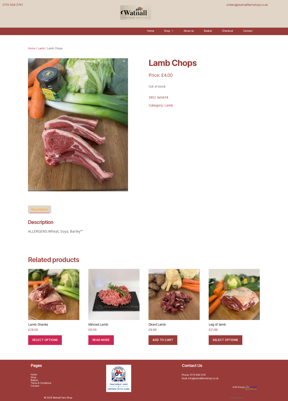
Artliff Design (238, 387)
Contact (248, 30)
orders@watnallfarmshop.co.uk (247, 4)
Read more (101, 340)
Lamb (41, 48)
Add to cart (162, 340)
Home (150, 30)
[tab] (39, 209)
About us (189, 30)
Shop (167, 30)
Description (39, 209)
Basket (208, 30)
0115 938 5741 (13, 4)
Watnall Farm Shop (62, 397)
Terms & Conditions (41, 383)
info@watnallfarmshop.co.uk (203, 378)
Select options (45, 340)
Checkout (227, 30)
